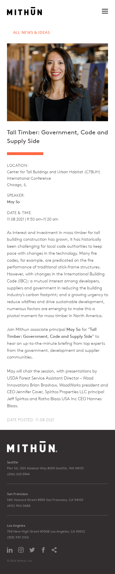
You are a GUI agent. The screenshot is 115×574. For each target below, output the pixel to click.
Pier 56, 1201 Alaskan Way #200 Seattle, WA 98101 (45, 468)
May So (13, 201)
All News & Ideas (31, 32)
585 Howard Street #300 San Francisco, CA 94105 (45, 500)
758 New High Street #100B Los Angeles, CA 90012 (46, 531)
